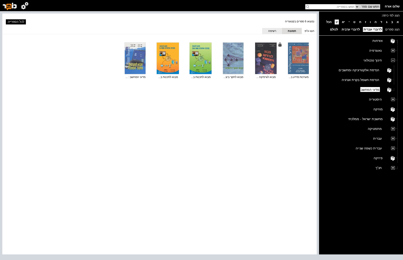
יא (343, 22)
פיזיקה (378, 158)
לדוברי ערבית (351, 29)
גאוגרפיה (375, 50)
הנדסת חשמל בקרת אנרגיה (360, 80)
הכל (329, 22)
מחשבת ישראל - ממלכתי (365, 119)
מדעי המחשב (370, 89)
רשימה (272, 31)
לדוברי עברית (373, 29)
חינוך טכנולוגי (372, 60)
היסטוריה (375, 99)
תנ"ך (378, 168)
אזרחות (377, 41)
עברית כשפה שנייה (369, 148)
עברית (377, 138)
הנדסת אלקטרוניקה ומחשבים (359, 70)
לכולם (334, 29)
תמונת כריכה (292, 31)
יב (336, 22)
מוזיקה (378, 109)
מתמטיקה (375, 129)
